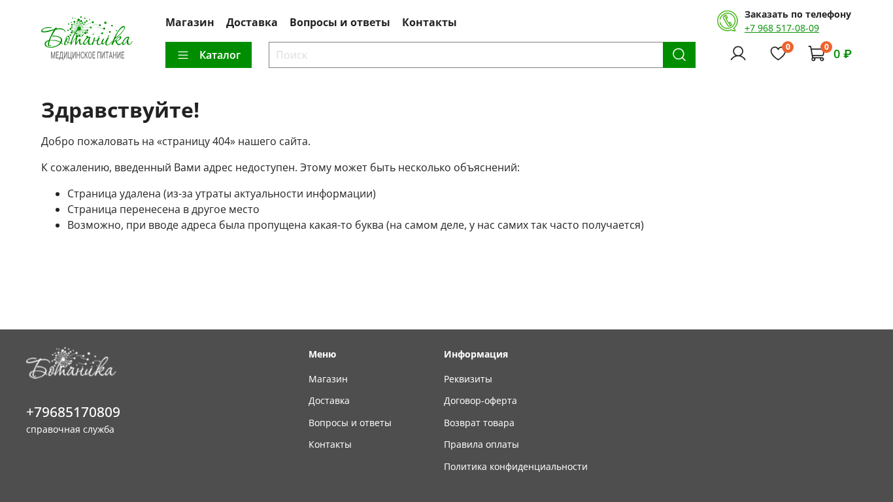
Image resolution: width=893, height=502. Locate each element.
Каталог (220, 55)
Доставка (252, 22)
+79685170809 (73, 412)
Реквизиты (468, 379)
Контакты (429, 22)
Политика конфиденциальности (516, 466)
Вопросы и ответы (340, 22)
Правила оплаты (481, 444)
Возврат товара (479, 422)
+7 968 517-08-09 (782, 28)
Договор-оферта (480, 400)
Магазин (189, 22)
